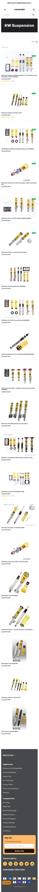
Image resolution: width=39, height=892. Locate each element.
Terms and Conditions (11, 788)
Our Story (6, 802)
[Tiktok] (32, 864)
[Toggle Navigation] (5, 10)
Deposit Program (9, 814)
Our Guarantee (8, 780)
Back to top (8, 755)
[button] (19, 15)
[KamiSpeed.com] (19, 9)
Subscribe (19, 851)
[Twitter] (10, 864)
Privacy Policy (8, 784)
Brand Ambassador (10, 810)
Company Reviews (9, 827)
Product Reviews (9, 822)
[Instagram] (16, 864)
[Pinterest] (27, 864)
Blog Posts (7, 806)
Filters (33, 42)
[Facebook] (5, 864)
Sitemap (6, 792)
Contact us (7, 831)
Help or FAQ (7, 776)
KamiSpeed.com (20, 886)
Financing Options (9, 772)
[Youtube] (21, 864)
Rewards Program (9, 818)
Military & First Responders (12, 768)
